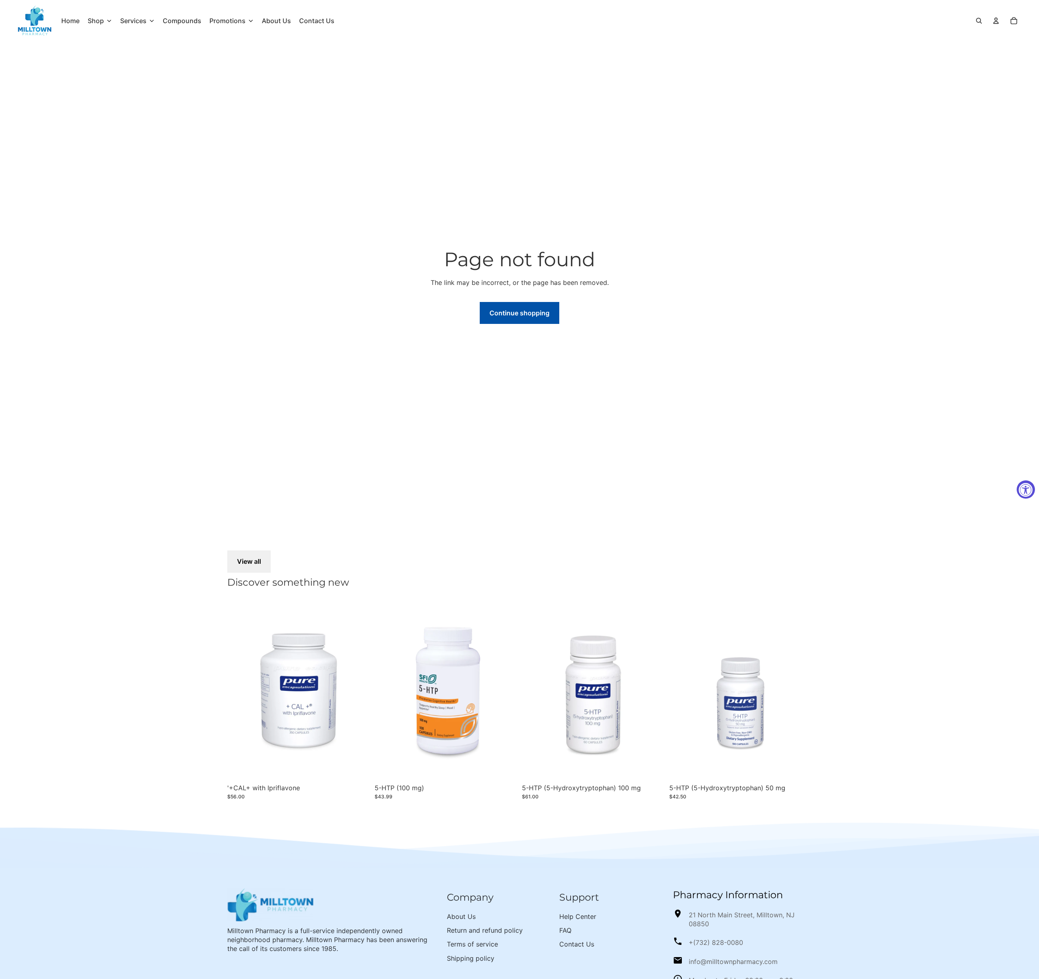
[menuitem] (70, 21)
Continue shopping (519, 313)
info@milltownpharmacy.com (733, 961)
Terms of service (472, 944)
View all (249, 561)
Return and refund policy (485, 930)
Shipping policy (470, 958)
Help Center (577, 916)
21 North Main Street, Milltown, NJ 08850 (742, 919)
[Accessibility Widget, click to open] (1026, 490)
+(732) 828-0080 (716, 942)
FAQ (565, 930)
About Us (461, 916)
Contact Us (576, 944)
